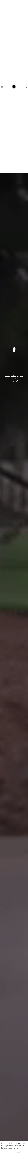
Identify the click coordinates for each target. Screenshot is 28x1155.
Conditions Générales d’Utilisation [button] (10, 1148)
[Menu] (2, 86)
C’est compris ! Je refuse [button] (14, 1152)
